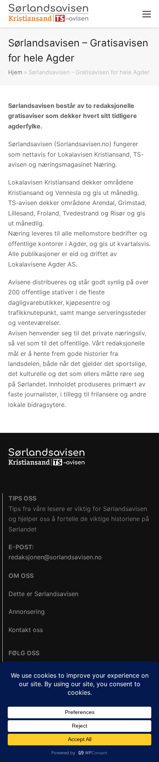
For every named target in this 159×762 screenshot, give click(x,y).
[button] (146, 14)
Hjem (15, 72)
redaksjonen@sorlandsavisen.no (55, 557)
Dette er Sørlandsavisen (43, 594)
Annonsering (26, 611)
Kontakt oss (25, 630)
